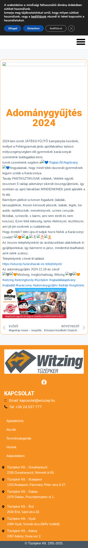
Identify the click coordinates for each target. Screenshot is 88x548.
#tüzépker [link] (41, 280)
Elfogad (12, 28)
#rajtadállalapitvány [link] (62, 280)
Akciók (11, 429)
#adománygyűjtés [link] (45, 285)
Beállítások (56, 28)
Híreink (11, 447)
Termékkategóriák (18, 438)
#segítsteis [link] (76, 285)
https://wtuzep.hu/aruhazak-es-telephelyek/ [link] (32, 264)
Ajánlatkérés (15, 421)
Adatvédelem (15, 456)
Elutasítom (33, 28)
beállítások (38, 17)
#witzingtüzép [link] (24, 280)
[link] (63, 162)
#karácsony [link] (24, 285)
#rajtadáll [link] (8, 285)
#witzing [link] (8, 280)
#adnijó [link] (63, 285)
